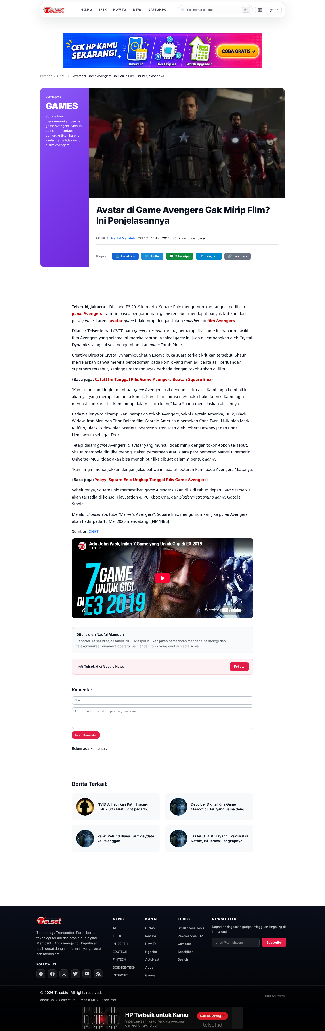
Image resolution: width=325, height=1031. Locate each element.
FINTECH (119, 959)
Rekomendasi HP (190, 936)
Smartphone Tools (191, 928)
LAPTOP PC (157, 9)
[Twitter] (75, 973)
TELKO (118, 936)
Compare (184, 944)
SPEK (103, 9)
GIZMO (86, 9)
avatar (116, 320)
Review (150, 936)
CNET (94, 531)
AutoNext (152, 959)
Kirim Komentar (86, 735)
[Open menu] (259, 10)
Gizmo (150, 928)
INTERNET (120, 975)
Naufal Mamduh (123, 238)
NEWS (137, 9)
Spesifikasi (186, 952)
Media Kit (88, 1000)
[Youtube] (86, 973)
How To (150, 944)
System (274, 10)
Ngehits (151, 952)
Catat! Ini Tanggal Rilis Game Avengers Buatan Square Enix (153, 379)
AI (114, 928)
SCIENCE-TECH (124, 967)
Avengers (87, 313)
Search (183, 959)
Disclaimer (108, 1000)
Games (150, 975)
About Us (47, 1000)
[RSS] (98, 973)
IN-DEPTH (120, 944)
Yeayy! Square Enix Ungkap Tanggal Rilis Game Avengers (150, 479)
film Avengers (221, 320)
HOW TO (119, 9)
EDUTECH (120, 952)
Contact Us (67, 1000)
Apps (149, 967)
